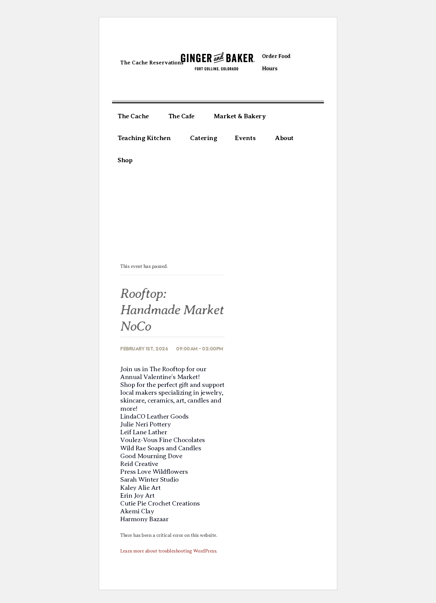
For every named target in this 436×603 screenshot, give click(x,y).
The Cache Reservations (152, 63)
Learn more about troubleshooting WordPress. (168, 551)
